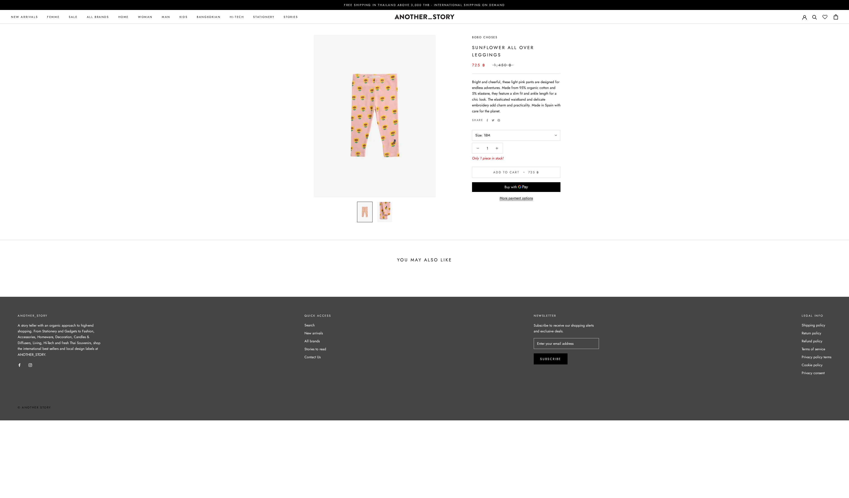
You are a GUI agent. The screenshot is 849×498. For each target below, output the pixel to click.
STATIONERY (263, 17)
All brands (312, 341)
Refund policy (812, 341)
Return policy (811, 333)
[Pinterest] (498, 120)
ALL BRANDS (98, 17)
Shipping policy (813, 325)
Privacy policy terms (816, 357)
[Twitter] (493, 120)
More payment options (516, 198)
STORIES (291, 17)
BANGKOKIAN (208, 17)
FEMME (53, 17)
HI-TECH (237, 17)
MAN (166, 17)
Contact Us (312, 357)
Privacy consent (813, 372)
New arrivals (313, 333)
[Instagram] (30, 365)
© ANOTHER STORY (34, 407)
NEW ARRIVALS (24, 17)
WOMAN (145, 17)
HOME (123, 17)
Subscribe (550, 359)
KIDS (183, 17)
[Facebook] (487, 120)
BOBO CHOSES (485, 37)
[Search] (814, 17)
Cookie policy (812, 365)
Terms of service (813, 349)
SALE (73, 17)
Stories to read (315, 349)
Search (309, 325)
